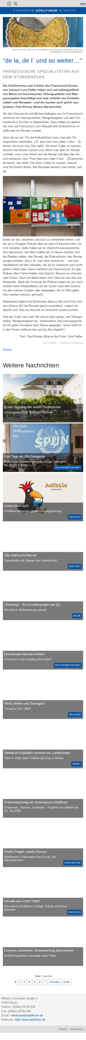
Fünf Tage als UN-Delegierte (24, 456)
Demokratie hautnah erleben (24, 654)
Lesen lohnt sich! (16, 506)
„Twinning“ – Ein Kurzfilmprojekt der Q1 (32, 604)
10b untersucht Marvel (20, 555)
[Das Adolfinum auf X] (15, 4)
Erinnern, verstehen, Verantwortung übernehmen (39, 950)
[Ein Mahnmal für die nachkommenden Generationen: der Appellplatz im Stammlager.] (43, 941)
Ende (67, 982)
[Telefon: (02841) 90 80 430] (28, 4)
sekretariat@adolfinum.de (26, 1015)
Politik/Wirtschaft (68, 467)
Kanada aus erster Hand (21, 901)
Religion (75, 714)
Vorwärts (54, 982)
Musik (77, 615)
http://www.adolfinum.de (30, 1019)
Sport (76, 764)
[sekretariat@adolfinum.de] (22, 4)
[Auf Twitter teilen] (81, 19)
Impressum (76, 1029)
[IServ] (82, 3)
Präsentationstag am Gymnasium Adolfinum (36, 802)
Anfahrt (63, 1029)
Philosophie (72, 862)
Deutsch (75, 517)
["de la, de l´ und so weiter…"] (43, 46)
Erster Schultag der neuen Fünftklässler (32, 407)
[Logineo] (74, 4)
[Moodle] (67, 4)
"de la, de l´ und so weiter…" (42, 60)
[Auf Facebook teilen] (76, 19)
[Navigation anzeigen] (5, 10)
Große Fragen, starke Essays (25, 851)
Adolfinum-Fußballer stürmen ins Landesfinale (37, 753)
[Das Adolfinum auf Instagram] (9, 4)
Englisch (74, 912)
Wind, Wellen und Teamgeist (24, 703)
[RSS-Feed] (3, 4)
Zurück (7, 349)
